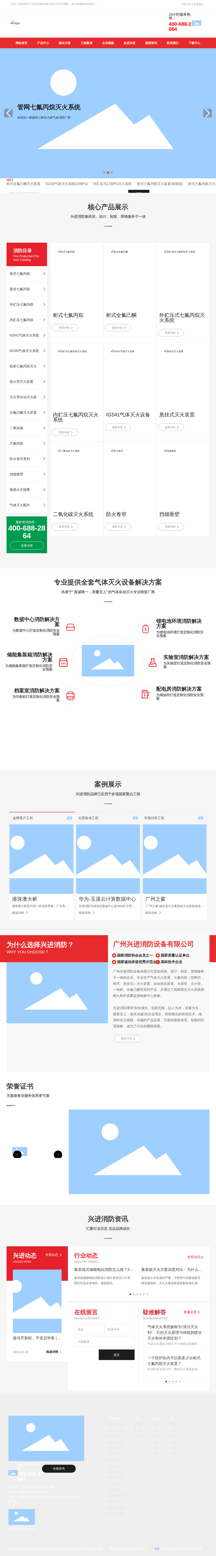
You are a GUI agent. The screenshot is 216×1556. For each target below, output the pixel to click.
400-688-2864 (180, 26)
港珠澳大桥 (24, 899)
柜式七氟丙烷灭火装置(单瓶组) (160, 184)
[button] (104, 173)
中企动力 (90, 1549)
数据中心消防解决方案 (37, 621)
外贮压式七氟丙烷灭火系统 (182, 317)
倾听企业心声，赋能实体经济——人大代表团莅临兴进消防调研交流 (104, 1271)
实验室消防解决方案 (186, 657)
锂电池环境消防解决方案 (179, 623)
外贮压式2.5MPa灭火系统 (112, 184)
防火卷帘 (116, 514)
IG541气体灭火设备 (128, 414)
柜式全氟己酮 (121, 315)
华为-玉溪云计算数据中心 (107, 899)
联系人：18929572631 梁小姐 (31, 1487)
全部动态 (194, 1257)
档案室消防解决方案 (37, 690)
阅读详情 (18, 912)
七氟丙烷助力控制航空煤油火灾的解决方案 (171, 1271)
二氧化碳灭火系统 (73, 514)
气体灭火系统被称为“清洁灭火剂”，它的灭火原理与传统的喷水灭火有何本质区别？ (174, 1332)
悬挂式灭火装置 (177, 414)
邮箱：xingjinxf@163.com (27, 1492)
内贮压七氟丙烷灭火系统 (76, 417)
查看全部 (191, 1312)
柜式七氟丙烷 (68, 315)
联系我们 (199, 4)
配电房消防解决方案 (179, 689)
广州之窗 (155, 899)
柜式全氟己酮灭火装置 (23, 184)
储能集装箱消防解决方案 (30, 657)
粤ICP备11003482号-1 (124, 1549)
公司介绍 (186, 4)
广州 (99, 1549)
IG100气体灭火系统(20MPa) (67, 184)
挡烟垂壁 (169, 514)
